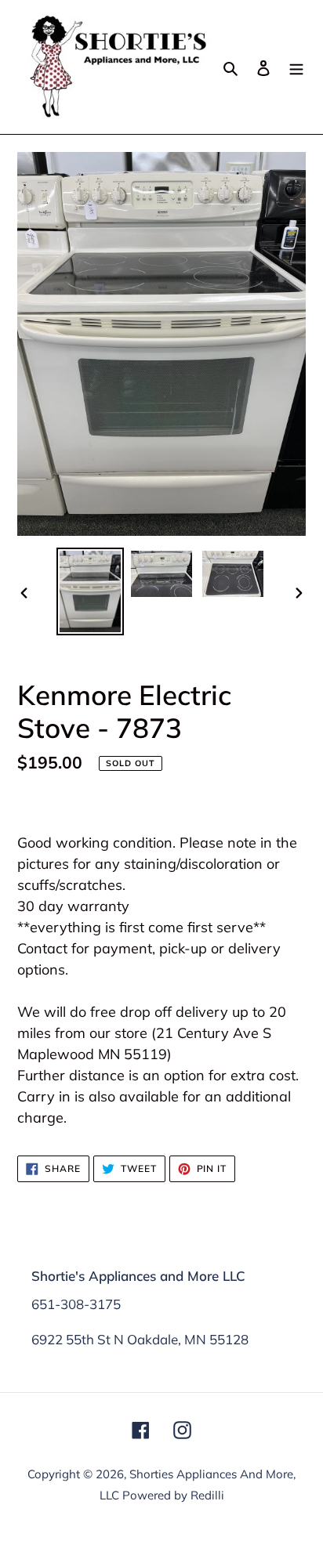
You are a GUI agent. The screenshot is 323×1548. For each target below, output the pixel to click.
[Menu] (296, 67)
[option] (90, 591)
